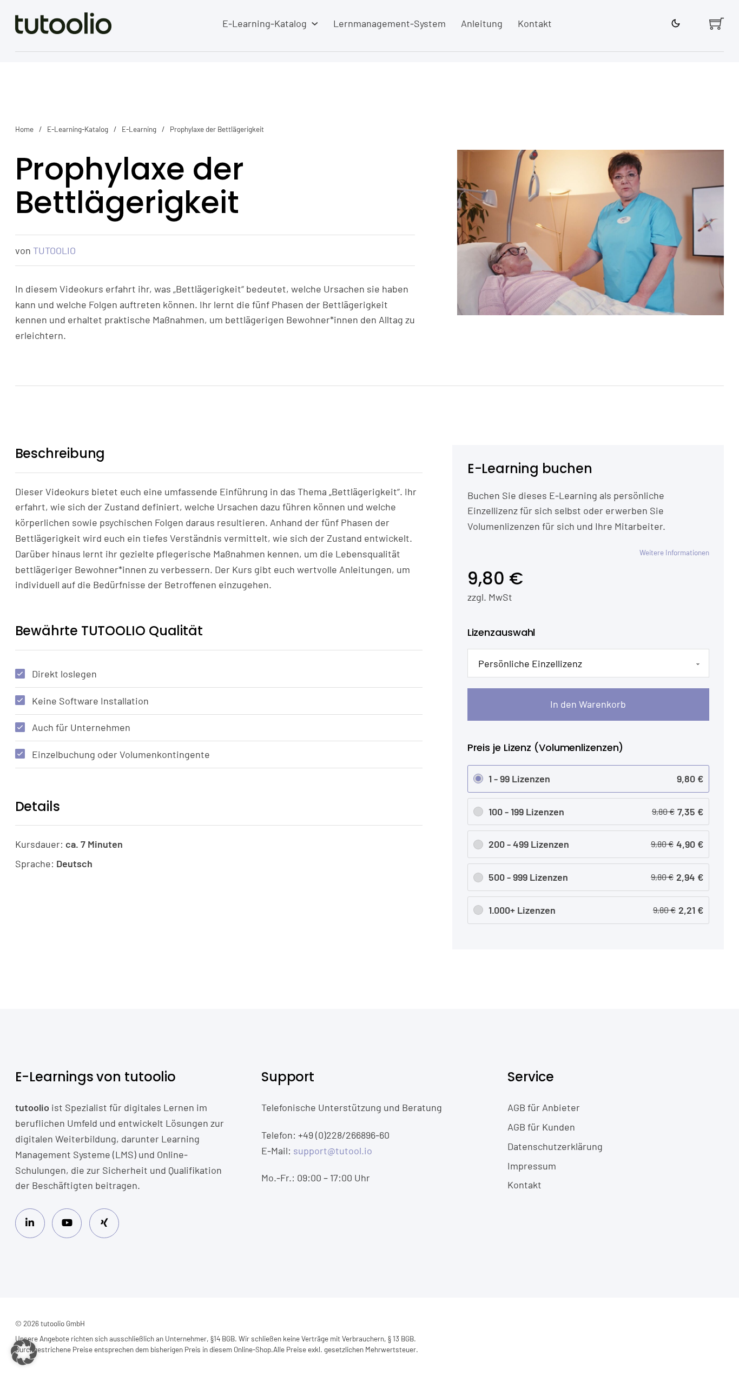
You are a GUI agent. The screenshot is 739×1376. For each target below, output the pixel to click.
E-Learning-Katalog (264, 23)
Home (24, 129)
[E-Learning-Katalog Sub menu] (315, 24)
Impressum (531, 1166)
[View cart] (716, 23)
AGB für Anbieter (543, 1107)
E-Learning (139, 129)
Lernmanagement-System (389, 23)
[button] (24, 1352)
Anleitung (482, 23)
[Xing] (104, 1223)
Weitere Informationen (674, 552)
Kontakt (535, 23)
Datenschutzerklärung (555, 1146)
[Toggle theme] (676, 24)
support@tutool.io (332, 1150)
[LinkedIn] (30, 1223)
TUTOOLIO (54, 250)
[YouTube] (67, 1223)
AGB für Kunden (541, 1127)
